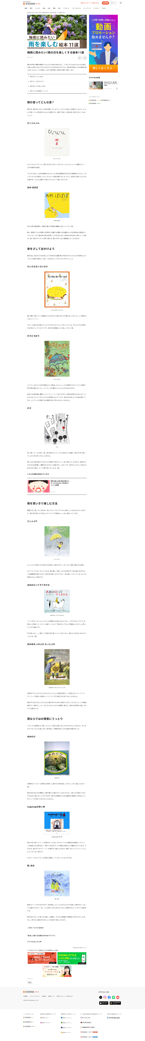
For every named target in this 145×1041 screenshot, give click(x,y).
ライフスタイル (76, 8)
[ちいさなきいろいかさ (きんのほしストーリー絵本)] (57, 290)
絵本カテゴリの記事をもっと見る (49, 950)
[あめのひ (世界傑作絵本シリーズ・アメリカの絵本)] (57, 759)
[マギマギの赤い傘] (57, 823)
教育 (31, 8)
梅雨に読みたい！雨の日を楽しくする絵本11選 (54, 12)
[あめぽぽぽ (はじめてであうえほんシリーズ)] (57, 205)
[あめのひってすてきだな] (57, 601)
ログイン (113, 3)
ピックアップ (87, 8)
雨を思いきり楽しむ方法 (37, 86)
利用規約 (25, 996)
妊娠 (44, 8)
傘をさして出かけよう (37, 81)
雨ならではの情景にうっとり (39, 91)
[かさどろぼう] (57, 359)
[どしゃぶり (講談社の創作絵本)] (57, 541)
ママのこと (66, 8)
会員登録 (105, 3)
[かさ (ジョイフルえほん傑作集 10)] (57, 429)
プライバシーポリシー (35, 996)
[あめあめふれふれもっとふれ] (57, 667)
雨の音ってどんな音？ (37, 76)
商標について (52, 996)
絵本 (40, 12)
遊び (59, 8)
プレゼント (97, 8)
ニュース (110, 88)
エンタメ (37, 8)
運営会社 (44, 996)
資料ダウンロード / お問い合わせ (90, 3)
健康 (54, 8)
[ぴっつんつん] (57, 142)
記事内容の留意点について (80, 947)
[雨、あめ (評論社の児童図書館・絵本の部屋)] (57, 884)
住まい (104, 8)
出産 (49, 8)
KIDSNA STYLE (31, 12)
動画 (26, 8)
